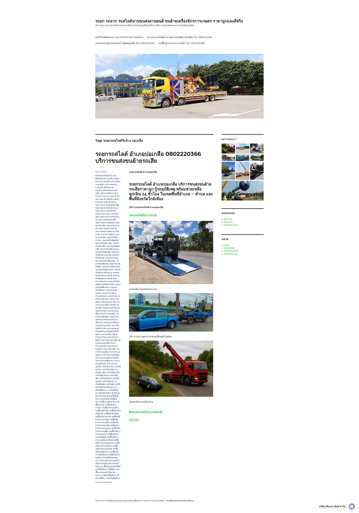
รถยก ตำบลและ (110, 202)
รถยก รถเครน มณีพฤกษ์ (104, 222)
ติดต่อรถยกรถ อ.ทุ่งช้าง (104, 178)
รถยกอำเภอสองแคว (108, 314)
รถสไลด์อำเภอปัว (113, 384)
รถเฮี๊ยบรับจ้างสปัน (111, 413)
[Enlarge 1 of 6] (259, 147)
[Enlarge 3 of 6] (259, 158)
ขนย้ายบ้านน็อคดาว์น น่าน (105, 175)
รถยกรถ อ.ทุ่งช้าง (107, 234)
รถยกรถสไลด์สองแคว (107, 261)
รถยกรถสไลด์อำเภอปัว (104, 269)
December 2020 (231, 225)
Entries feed (229, 248)
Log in (226, 245)
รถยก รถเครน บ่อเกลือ (107, 220)
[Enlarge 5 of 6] (259, 165)
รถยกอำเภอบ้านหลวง (110, 308)
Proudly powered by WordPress (180, 501)
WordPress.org (230, 254)
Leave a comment (103, 482)
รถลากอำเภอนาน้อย (109, 340)
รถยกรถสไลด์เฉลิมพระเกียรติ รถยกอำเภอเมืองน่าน (107, 278)
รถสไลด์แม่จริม (104, 393)
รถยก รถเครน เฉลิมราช (104, 231)
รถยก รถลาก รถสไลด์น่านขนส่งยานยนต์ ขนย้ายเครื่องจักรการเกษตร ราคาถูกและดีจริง (169, 21)
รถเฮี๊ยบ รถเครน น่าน (108, 402)
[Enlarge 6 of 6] (259, 184)
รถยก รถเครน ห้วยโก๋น (108, 228)
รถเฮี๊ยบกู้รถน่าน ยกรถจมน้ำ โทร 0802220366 (181, 43)
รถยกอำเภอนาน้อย (109, 302)
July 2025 (228, 219)
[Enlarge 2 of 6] (245, 158)
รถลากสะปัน (106, 334)
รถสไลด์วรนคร (106, 378)
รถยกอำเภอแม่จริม (103, 325)
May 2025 (228, 222)
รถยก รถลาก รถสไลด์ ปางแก (106, 208)
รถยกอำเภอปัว (101, 311)
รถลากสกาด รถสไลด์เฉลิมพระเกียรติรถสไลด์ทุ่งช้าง (107, 331)
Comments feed (231, 251)
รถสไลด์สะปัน (108, 381)
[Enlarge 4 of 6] (231, 165)
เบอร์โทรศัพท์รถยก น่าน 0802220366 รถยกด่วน (119, 37)
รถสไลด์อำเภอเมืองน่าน (104, 387)
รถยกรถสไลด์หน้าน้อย (111, 267)
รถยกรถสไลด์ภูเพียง (103, 252)
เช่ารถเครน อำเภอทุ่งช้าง (109, 460)
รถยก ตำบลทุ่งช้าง (106, 199)
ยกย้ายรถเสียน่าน (107, 193)
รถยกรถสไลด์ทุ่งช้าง (110, 240)
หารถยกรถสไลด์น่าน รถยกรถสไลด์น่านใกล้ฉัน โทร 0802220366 (179, 37)
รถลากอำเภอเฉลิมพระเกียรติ (106, 358)
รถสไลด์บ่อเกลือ (113, 372)
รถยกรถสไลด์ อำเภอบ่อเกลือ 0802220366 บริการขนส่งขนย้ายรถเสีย (148, 157)
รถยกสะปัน (113, 296)
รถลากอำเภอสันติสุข (111, 355)
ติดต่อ (146, 411)
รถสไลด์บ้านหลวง (102, 375)
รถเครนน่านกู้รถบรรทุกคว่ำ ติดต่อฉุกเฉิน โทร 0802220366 (124, 43)
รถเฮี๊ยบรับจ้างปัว (102, 410)
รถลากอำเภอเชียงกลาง (104, 361)
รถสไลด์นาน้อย (108, 369)
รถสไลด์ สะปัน (107, 366)
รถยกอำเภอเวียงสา (111, 322)
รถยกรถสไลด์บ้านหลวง (109, 249)
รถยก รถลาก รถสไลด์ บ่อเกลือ (107, 205)
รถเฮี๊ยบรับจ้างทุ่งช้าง (110, 408)
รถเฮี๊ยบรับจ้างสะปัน (103, 416)
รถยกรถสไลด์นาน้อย (103, 243)
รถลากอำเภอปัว (110, 349)
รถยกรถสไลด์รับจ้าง (143, 215)
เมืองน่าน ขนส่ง (101, 463)
